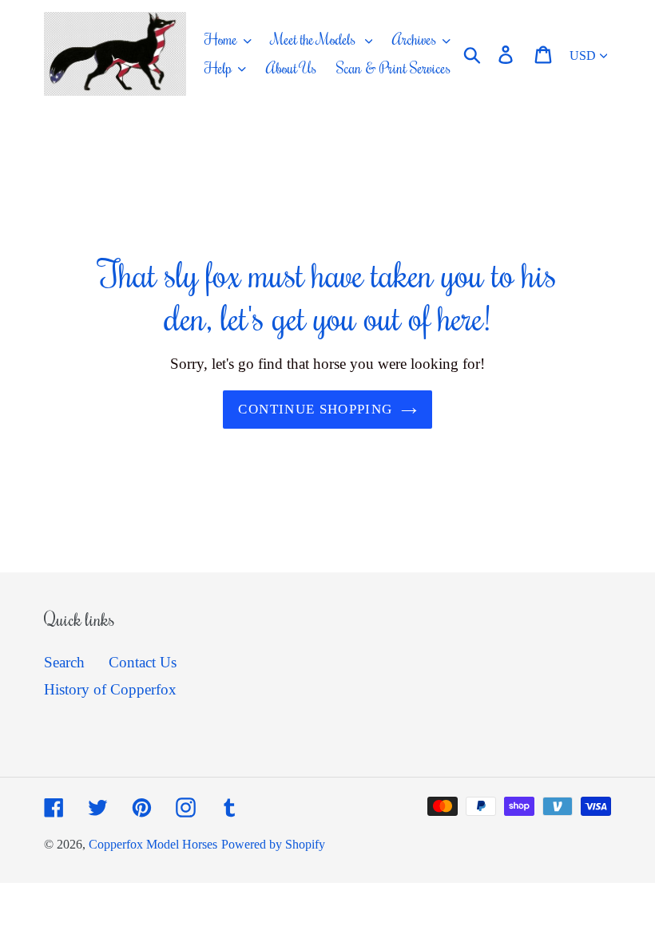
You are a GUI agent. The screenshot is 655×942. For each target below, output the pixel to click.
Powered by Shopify (273, 844)
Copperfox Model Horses (153, 844)
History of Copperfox (110, 689)
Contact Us (143, 662)
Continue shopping (315, 409)
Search (64, 662)
